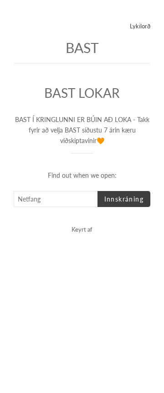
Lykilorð (140, 26)
